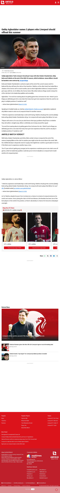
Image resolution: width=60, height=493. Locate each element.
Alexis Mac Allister (25, 427)
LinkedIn (30, 463)
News (2, 418)
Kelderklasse (42, 473)
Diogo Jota (23, 425)
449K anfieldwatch (19, 483)
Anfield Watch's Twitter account (34, 109)
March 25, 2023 (23, 104)
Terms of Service (26, 485)
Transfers (3, 420)
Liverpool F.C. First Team (53, 418)
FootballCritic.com (31, 471)
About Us (3, 485)
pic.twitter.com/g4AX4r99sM (22, 188)
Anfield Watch (43, 476)
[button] (55, 2)
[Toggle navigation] (58, 2)
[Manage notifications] (56, 490)
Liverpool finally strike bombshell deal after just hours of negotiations (17, 436)
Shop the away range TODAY (14, 247)
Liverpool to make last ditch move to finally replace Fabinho (15, 441)
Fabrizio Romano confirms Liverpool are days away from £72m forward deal (19, 439)
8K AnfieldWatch (42, 483)
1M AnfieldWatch (31, 483)
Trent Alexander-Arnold (26, 423)
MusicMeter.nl (43, 469)
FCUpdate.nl (29, 473)
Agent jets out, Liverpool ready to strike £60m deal (13, 444)
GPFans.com (30, 476)
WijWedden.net (43, 471)
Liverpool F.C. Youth (52, 425)
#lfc (3, 188)
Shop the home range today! (39, 247)
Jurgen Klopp (24, 80)
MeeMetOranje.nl (44, 478)
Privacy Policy (17, 485)
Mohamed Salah (25, 420)
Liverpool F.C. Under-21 (53, 423)
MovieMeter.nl (30, 478)
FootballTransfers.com (32, 469)
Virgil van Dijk (24, 418)
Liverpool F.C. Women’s (53, 420)
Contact (10, 485)
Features (3, 423)
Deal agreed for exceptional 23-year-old (10, 434)
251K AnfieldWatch (6, 483)
